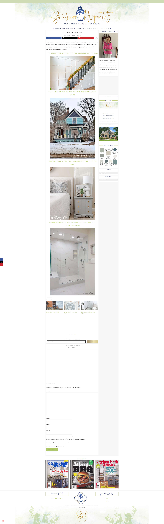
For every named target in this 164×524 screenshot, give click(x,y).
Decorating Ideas (75, 345)
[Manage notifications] (3, 521)
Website (48, 430)
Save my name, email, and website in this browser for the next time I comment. (65, 439)
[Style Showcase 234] (54, 305)
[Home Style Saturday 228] (72, 305)
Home (107, 498)
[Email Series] (108, 110)
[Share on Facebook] (1, 259)
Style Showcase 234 (52, 312)
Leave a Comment (72, 347)
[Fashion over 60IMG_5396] (108, 59)
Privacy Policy (82, 507)
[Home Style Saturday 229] (89, 305)
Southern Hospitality (63, 15)
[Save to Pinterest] (1, 264)
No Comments (78, 35)
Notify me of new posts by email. (55, 446)
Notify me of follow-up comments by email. (58, 442)
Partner (107, 501)
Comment (49, 391)
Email (48, 424)
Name (48, 418)
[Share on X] (1, 262)
